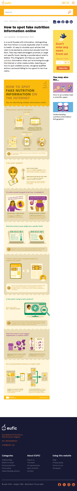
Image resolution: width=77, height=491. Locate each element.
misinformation (13, 21)
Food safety (6, 468)
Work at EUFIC (32, 468)
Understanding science (11, 471)
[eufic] (6, 3)
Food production (8, 465)
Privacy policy (58, 462)
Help (54, 460)
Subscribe (63, 68)
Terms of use (58, 465)
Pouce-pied (38, 484)
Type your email (62, 58)
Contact (30, 471)
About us (30, 460)
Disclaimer (57, 468)
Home (6, 21)
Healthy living (7, 460)
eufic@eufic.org (8, 445)
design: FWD (18, 484)
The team (31, 462)
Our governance (33, 465)
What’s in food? (8, 462)
